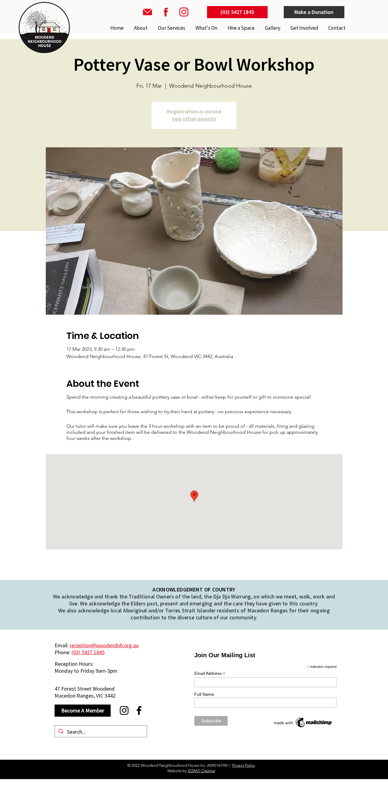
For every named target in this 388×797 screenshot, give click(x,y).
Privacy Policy (243, 765)
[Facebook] (139, 710)
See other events (194, 119)
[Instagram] (124, 710)
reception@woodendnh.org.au (104, 645)
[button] (171, 28)
